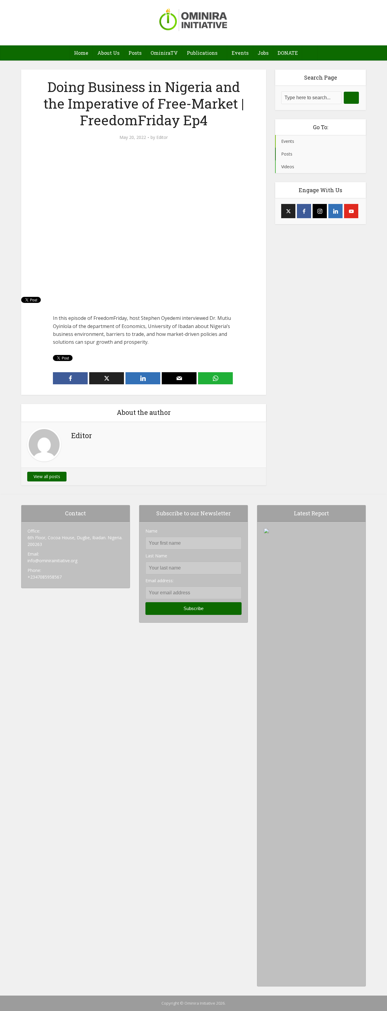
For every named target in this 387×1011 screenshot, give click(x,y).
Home (81, 53)
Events (240, 53)
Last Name (156, 556)
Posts (134, 53)
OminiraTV (164, 53)
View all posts (47, 476)
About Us (108, 53)
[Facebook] (304, 211)
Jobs (263, 53)
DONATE (288, 53)
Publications (202, 53)
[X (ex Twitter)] (288, 211)
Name (151, 531)
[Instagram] (320, 211)
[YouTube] (351, 211)
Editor (162, 137)
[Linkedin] (335, 211)
